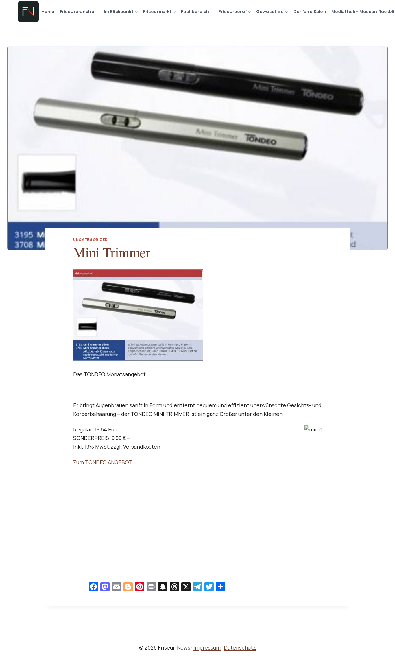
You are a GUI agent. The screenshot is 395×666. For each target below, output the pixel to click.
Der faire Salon (309, 11)
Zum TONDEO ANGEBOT (103, 462)
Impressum (207, 647)
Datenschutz (240, 647)
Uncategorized (90, 239)
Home (48, 11)
